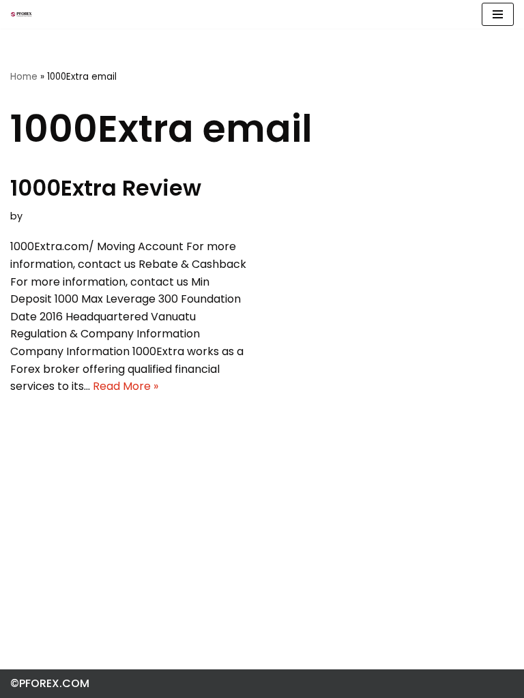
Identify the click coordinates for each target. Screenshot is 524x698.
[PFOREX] (21, 14)
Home (24, 76)
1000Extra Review (105, 187)
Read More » (125, 386)
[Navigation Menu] (498, 14)
